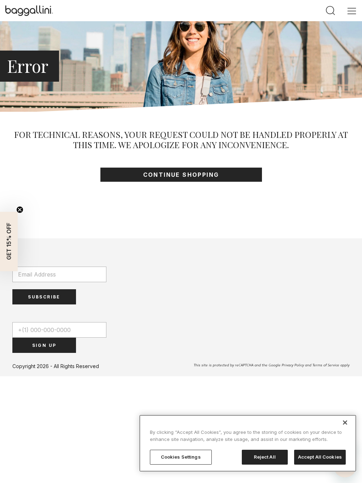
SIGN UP (44, 345)
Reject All (265, 457)
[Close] (345, 422)
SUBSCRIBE (44, 296)
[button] (9, 241)
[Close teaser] (19, 209)
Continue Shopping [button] (181, 174)
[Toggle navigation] (351, 10)
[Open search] (330, 11)
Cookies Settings (181, 457)
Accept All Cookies (320, 457)
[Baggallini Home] (29, 10)
